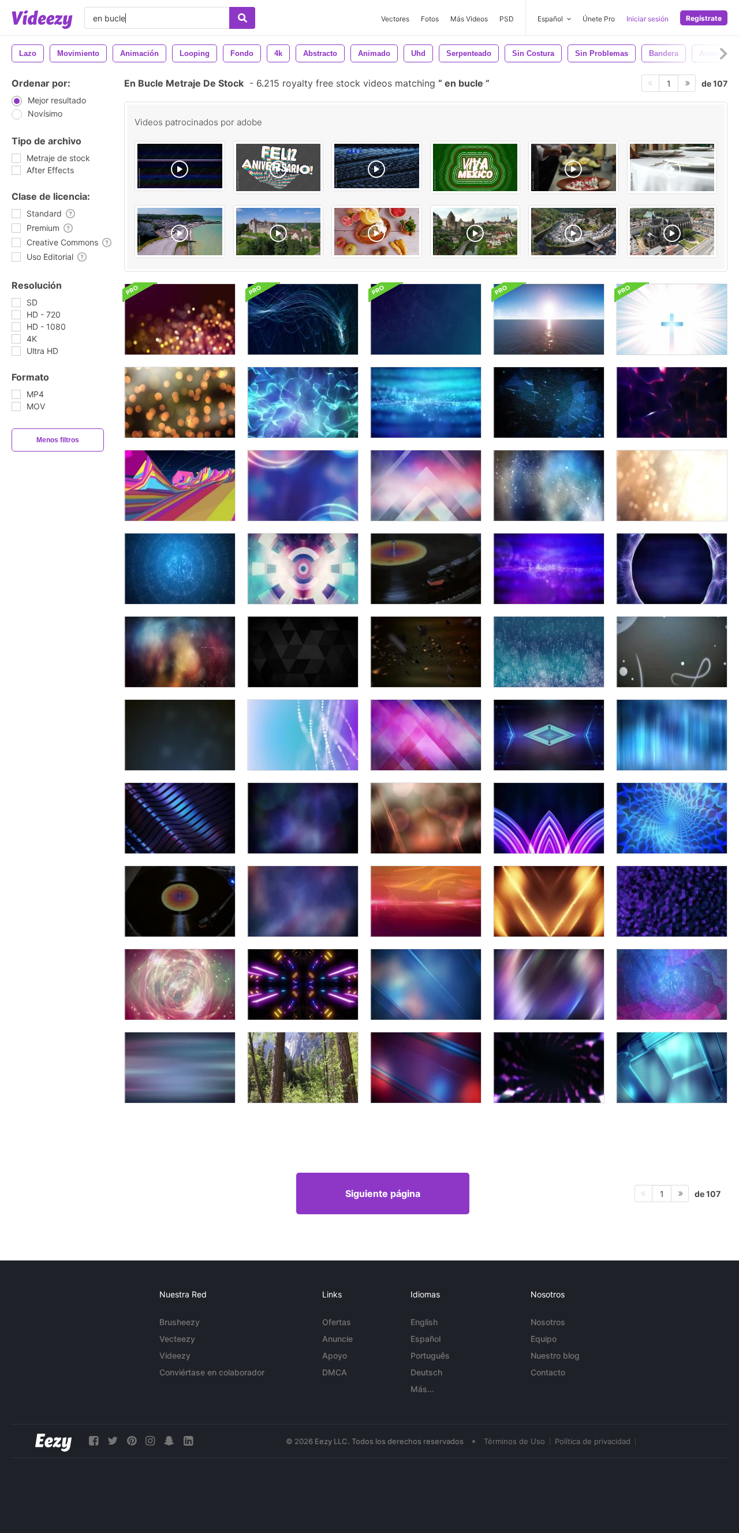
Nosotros (548, 1322)
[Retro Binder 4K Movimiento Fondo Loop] (426, 901)
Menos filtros (57, 440)
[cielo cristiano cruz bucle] (671, 319)
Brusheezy (179, 1322)
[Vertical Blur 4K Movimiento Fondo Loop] (671, 735)
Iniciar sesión (647, 18)
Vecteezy (177, 1339)
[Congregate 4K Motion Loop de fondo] (426, 735)
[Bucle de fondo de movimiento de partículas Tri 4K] (426, 652)
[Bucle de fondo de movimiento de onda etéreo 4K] (548, 569)
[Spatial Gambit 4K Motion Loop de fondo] (303, 569)
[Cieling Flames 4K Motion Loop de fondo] (671, 402)
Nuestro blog (555, 1355)
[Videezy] (42, 19)
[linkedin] (188, 1440)
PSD (506, 18)
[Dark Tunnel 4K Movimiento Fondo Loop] (548, 1067)
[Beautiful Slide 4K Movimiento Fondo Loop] (426, 984)
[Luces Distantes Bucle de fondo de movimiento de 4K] (180, 402)
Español (425, 1339)
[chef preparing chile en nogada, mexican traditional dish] (573, 167)
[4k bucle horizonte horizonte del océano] (548, 319)
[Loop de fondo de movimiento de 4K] (180, 735)
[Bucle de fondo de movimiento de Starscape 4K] (180, 569)
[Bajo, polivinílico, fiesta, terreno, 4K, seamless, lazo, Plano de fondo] (180, 485)
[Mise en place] (672, 167)
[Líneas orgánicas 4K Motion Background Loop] (548, 402)
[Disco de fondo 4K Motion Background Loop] (548, 818)
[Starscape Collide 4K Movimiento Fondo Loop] (671, 984)
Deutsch (426, 1372)
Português (430, 1355)
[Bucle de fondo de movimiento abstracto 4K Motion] (180, 1067)
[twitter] (112, 1440)
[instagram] (150, 1440)
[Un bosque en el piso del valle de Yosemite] (303, 1067)
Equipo (544, 1339)
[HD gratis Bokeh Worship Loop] (671, 485)
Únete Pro (599, 18)
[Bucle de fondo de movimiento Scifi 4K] (548, 735)
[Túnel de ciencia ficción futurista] (303, 984)
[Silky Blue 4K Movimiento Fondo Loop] (303, 402)
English (424, 1322)
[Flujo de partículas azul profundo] (548, 652)
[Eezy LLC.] (53, 1441)
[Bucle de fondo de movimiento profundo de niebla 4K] (303, 901)
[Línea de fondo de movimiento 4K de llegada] (426, 485)
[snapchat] (169, 1440)
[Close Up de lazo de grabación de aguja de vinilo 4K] (426, 569)
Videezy (175, 1355)
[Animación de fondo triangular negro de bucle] (303, 652)
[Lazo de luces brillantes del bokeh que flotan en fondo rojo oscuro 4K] (180, 319)
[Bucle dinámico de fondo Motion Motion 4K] (548, 984)
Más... (422, 1389)
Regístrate (704, 18)
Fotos (430, 18)
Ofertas (336, 1322)
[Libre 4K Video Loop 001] (303, 735)
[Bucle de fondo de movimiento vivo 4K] (303, 818)
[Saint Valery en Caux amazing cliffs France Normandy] (180, 231)
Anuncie (337, 1339)
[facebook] (93, 1440)
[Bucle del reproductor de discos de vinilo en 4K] (180, 901)
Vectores (395, 18)
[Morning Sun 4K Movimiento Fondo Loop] (426, 818)
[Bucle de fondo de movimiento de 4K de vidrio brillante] (671, 1067)
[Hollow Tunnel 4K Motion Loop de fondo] (671, 818)
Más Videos (469, 18)
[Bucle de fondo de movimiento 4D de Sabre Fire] (548, 901)
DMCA (334, 1372)
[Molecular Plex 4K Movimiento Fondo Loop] (180, 652)
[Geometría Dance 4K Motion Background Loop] (671, 901)
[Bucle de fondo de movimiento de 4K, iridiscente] (180, 818)
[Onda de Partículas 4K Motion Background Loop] (426, 402)
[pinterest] (131, 1440)
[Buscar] (242, 18)
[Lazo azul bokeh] (303, 485)
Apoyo (334, 1355)
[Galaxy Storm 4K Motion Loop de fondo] (180, 984)
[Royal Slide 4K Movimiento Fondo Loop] (426, 1067)
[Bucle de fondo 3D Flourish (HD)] (671, 652)
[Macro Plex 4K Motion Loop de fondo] (548, 485)
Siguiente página (382, 1193)
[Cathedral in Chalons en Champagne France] (672, 231)
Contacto (548, 1372)
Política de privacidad (592, 1441)
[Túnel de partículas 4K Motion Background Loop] (671, 569)
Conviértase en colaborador (211, 1372)
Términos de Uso (514, 1441)
